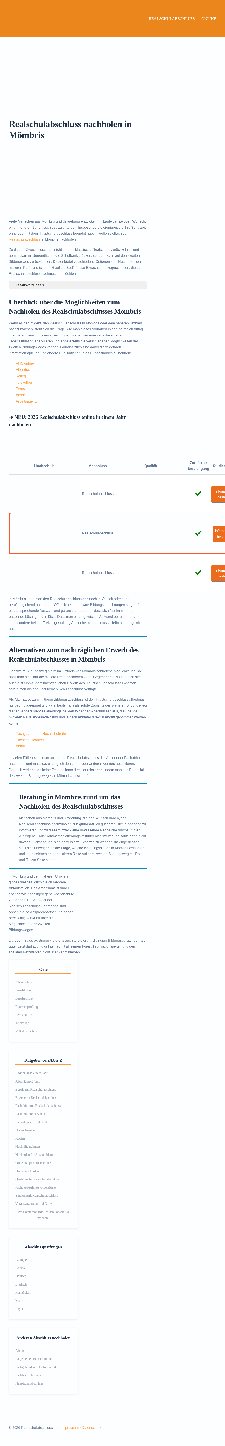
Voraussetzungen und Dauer (34, 1203)
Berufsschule (24, 998)
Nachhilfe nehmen (27, 1146)
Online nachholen (27, 1171)
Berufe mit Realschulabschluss (35, 1089)
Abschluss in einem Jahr (31, 1073)
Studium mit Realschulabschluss (36, 1195)
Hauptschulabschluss (29, 1383)
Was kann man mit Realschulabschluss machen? (43, 1215)
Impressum (70, 1428)
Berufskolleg (23, 990)
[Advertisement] (112, 70)
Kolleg (21, 376)
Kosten (20, 1138)
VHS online (25, 363)
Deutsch (20, 1276)
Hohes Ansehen (25, 1130)
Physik (19, 1309)
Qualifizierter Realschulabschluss (37, 1179)
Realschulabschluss (172, 18)
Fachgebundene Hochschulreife (41, 734)
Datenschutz (91, 1428)
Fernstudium (25, 389)
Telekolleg (24, 382)
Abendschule (26, 370)
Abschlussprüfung (27, 1081)
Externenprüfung (26, 1007)
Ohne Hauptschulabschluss (33, 1163)
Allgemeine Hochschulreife (33, 1359)
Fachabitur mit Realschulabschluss (38, 1106)
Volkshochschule (26, 1031)
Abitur (20, 746)
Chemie (20, 1268)
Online (208, 18)
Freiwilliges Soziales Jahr (32, 1122)
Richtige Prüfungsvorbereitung (35, 1187)
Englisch (21, 1284)
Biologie (21, 1260)
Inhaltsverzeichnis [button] (30, 285)
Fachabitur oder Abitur (30, 1114)
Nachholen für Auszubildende (35, 1154)
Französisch (23, 1292)
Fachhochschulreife (31, 740)
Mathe (19, 1300)
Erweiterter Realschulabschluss (35, 1097)
